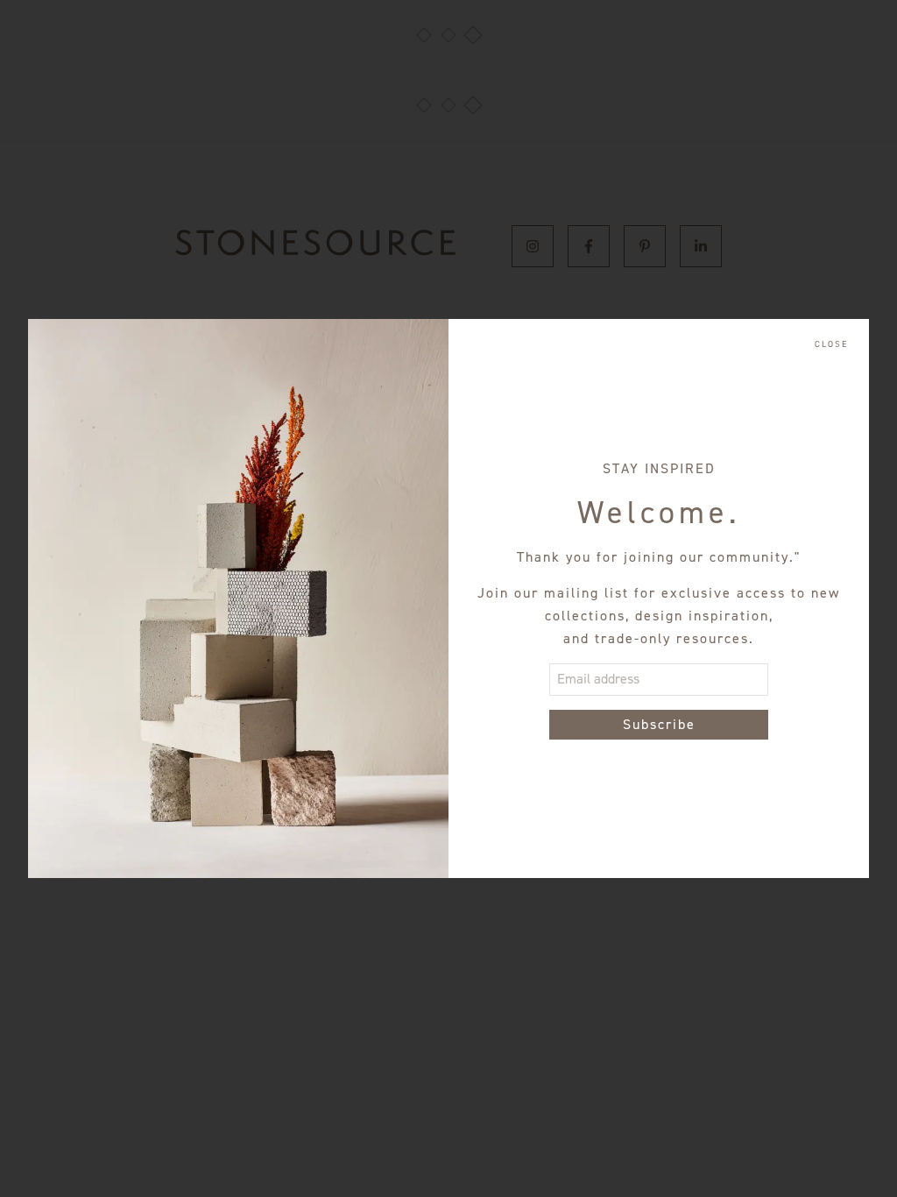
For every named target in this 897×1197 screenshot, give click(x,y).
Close (831, 344)
